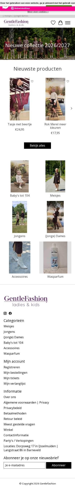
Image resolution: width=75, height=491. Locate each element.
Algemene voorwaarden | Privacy (26, 402)
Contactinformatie (16, 435)
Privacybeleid (12, 408)
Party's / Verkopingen (18, 441)
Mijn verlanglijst (14, 384)
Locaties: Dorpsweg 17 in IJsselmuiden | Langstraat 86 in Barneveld (31, 448)
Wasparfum (55, 277)
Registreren (12, 367)
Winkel (8, 430)
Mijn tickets (11, 378)
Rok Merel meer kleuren (55, 126)
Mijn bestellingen (15, 373)
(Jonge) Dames (55, 236)
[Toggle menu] (67, 22)
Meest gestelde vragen (19, 424)
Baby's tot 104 (19, 195)
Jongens (19, 236)
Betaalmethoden (15, 413)
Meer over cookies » (38, 12)
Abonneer (59, 465)
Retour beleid (13, 419)
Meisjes (55, 195)
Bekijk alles (37, 145)
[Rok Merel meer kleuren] (55, 99)
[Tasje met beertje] (20, 99)
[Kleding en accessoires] (16, 22)
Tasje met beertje (20, 124)
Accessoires (20, 277)
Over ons (10, 397)
